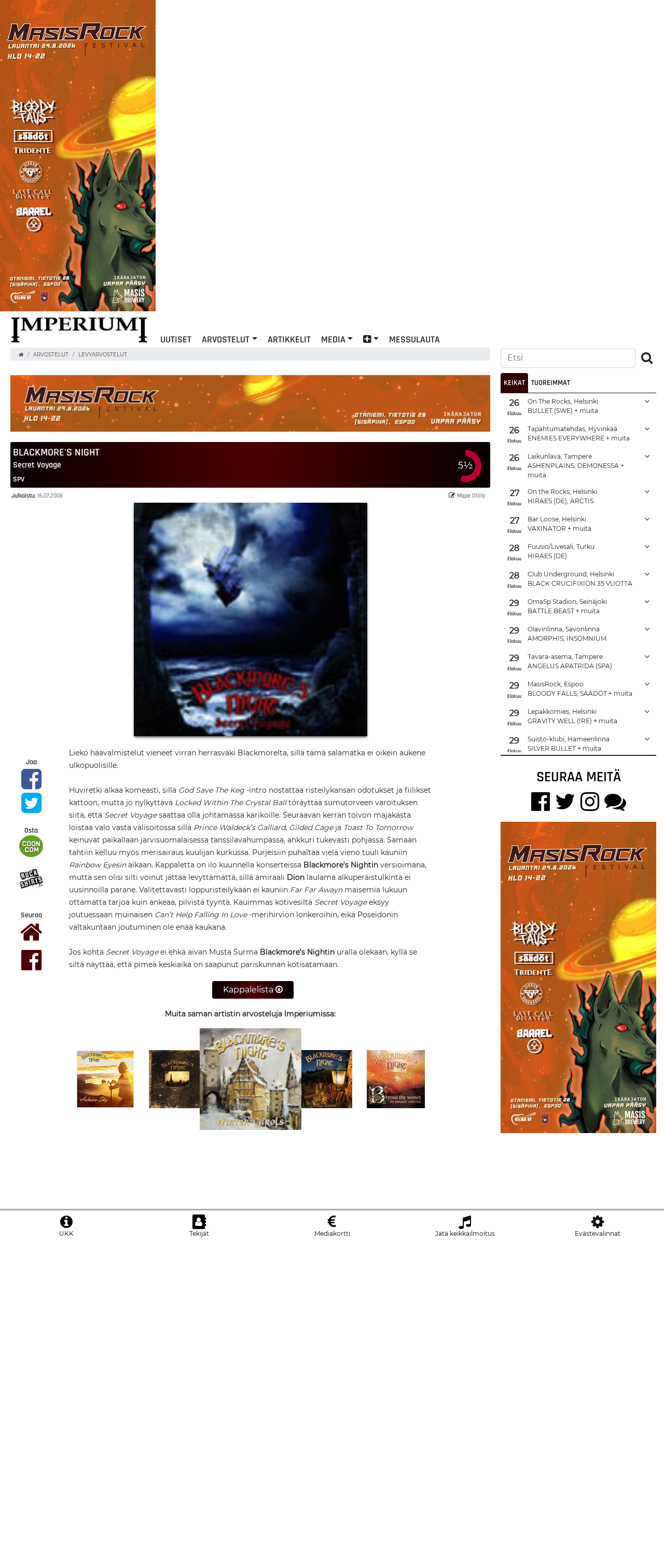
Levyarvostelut (102, 354)
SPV (18, 479)
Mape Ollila (471, 495)
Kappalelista (249, 990)
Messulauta (414, 339)
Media (333, 339)
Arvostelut (226, 339)
